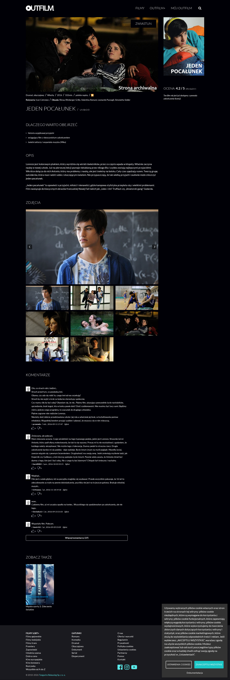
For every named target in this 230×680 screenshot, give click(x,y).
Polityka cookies (125, 646)
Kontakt (121, 659)
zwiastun (143, 24)
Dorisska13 (37, 511)
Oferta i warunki (125, 636)
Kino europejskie (34, 659)
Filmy (139, 8)
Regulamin (123, 639)
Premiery (30, 646)
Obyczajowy (78, 646)
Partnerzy (122, 653)
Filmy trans (31, 643)
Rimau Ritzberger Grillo (69, 100)
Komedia (76, 639)
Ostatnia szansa (33, 653)
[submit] (199, 8)
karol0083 (37, 464)
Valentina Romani (89, 100)
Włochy (50, 95)
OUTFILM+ (157, 8)
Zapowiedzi (31, 649)
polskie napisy (82, 95)
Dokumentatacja (195, 673)
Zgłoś (66, 424)
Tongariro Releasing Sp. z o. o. (52, 675)
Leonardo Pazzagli (106, 100)
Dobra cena (31, 656)
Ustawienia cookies (127, 649)
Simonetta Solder (122, 100)
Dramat (75, 643)
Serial (74, 653)
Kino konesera (33, 662)
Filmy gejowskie (33, 636)
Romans (75, 636)
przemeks (37, 424)
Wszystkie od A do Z (35, 669)
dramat (29, 95)
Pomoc (121, 656)
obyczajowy (39, 95)
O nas (120, 633)
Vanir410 (37, 527)
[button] (184, 74)
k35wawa (37, 490)
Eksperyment (78, 656)
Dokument (77, 649)
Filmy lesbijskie (33, 639)
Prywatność (123, 643)
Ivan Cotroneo (42, 100)
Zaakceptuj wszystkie (209, 664)
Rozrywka (30, 666)
